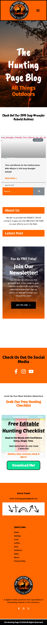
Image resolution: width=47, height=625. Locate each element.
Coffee (17, 543)
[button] (38, 10)
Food (16, 539)
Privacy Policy (19, 561)
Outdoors (18, 550)
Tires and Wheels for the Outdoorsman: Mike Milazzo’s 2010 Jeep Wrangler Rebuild (22, 168)
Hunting (17, 536)
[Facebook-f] (16, 371)
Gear (16, 547)
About (16, 557)
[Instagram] (23, 371)
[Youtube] (31, 371)
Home (16, 532)
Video (16, 554)
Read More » (11, 178)
